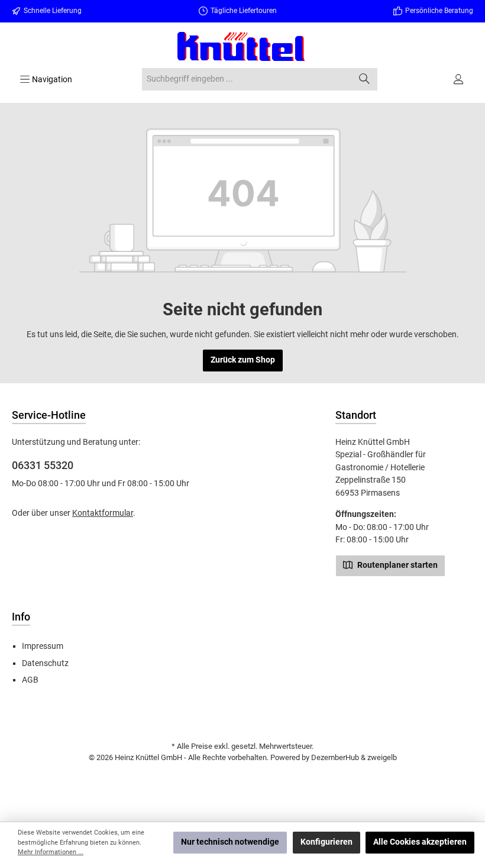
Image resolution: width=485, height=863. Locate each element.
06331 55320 (42, 465)
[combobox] (246, 79)
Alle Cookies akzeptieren (420, 842)
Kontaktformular (102, 513)
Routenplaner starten (396, 565)
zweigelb (382, 757)
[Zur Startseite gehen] (242, 46)
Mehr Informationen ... (50, 852)
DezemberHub (335, 757)
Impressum (42, 646)
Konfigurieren (326, 842)
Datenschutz (45, 663)
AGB (30, 680)
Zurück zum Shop (243, 360)
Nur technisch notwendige (230, 842)
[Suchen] (364, 79)
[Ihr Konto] (459, 79)
